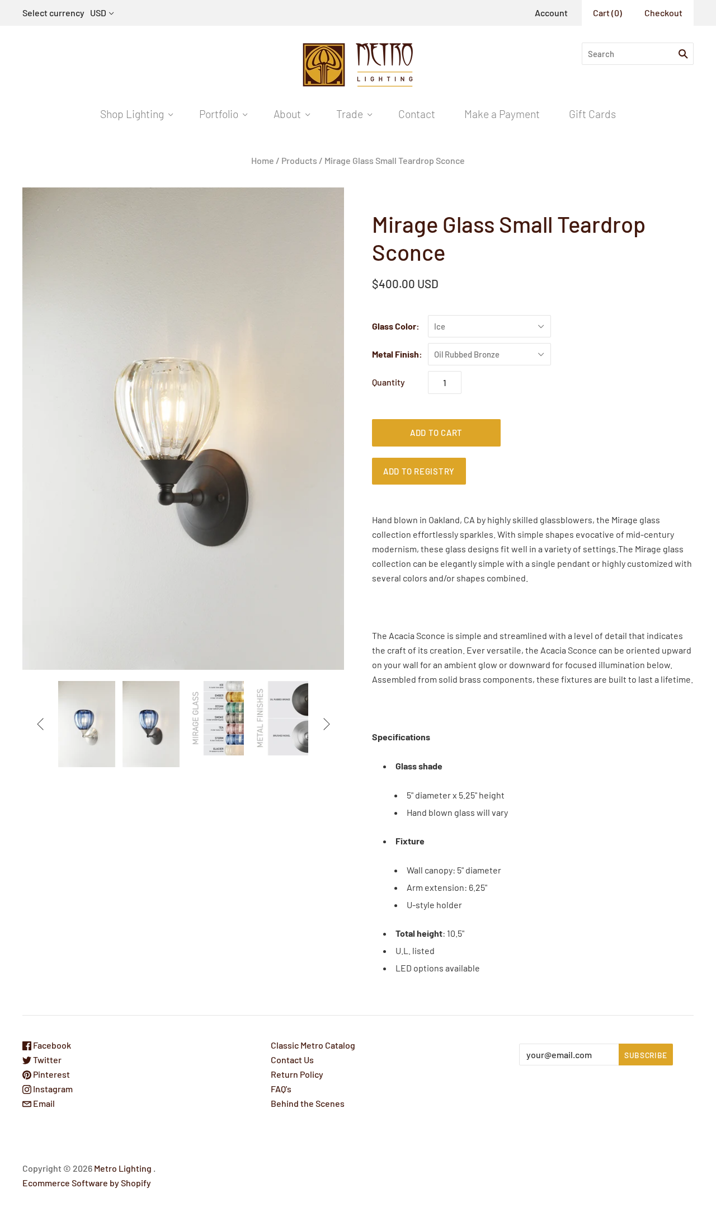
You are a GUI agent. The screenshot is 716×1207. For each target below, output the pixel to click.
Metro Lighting (123, 1168)
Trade (349, 113)
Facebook (51, 1045)
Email (43, 1103)
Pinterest (50, 1074)
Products (299, 160)
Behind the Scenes (308, 1103)
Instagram (52, 1088)
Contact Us (292, 1059)
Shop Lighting (132, 113)
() (607, 12)
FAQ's (281, 1088)
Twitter (46, 1059)
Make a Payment (502, 113)
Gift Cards (592, 113)
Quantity (388, 382)
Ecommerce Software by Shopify (86, 1182)
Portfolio (218, 113)
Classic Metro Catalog (313, 1045)
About (287, 113)
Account (551, 12)
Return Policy (297, 1074)
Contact (416, 113)
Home (262, 160)
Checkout (663, 12)
